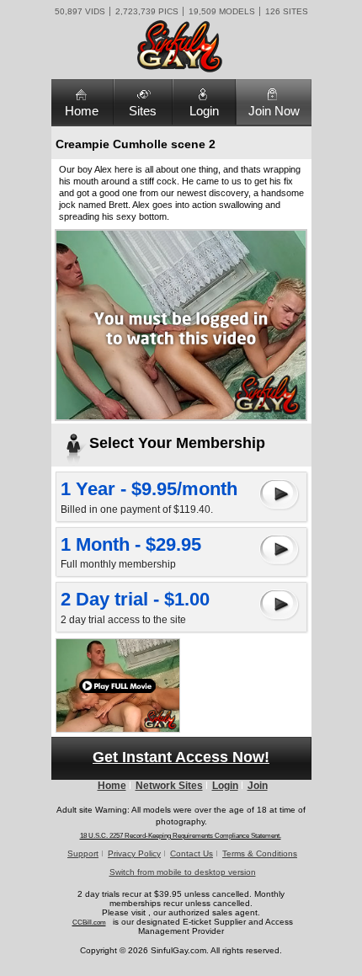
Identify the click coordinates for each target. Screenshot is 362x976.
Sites (143, 111)
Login (204, 111)
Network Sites (169, 786)
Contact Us (191, 853)
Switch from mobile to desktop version (182, 872)
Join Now (274, 111)
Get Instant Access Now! (181, 757)
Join (258, 786)
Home (81, 111)
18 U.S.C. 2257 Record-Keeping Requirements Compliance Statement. (180, 836)
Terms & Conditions (259, 853)
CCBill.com (89, 922)
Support (82, 853)
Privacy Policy (134, 853)
